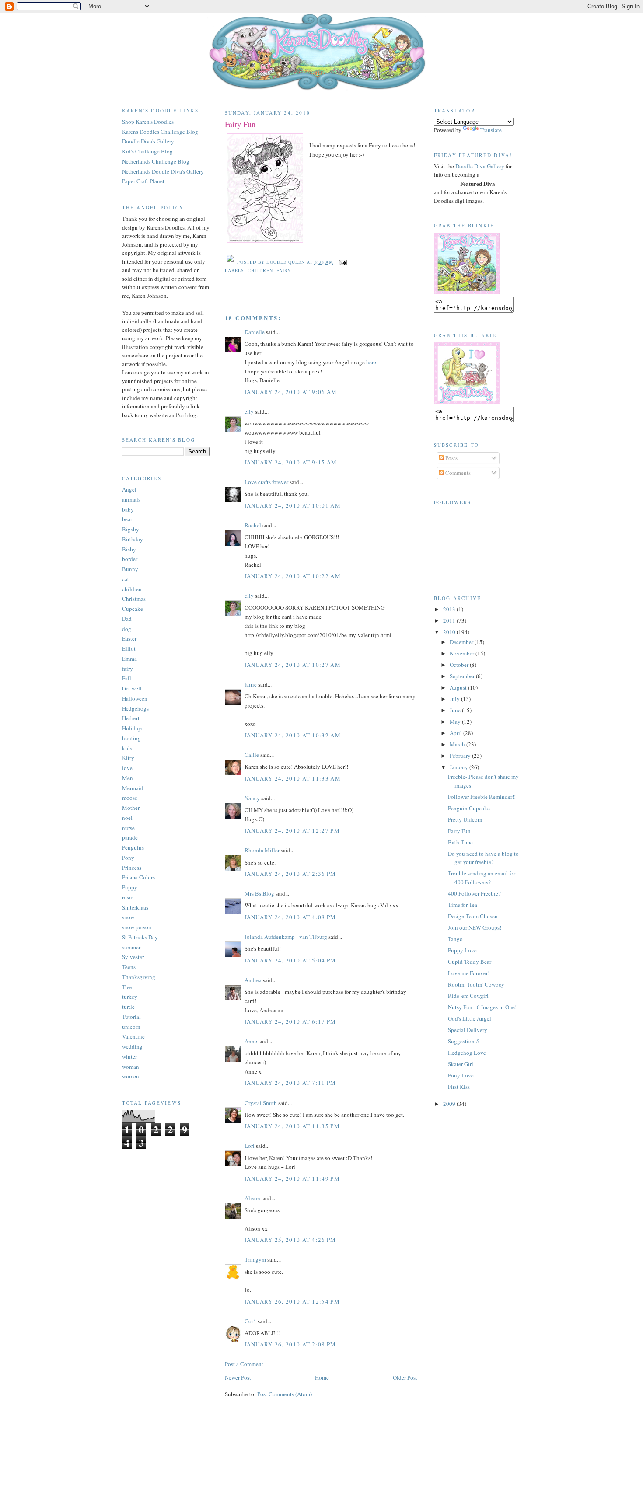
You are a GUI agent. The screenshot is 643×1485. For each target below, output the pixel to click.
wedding (132, 1046)
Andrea (253, 980)
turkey (129, 996)
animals (131, 499)
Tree (127, 987)
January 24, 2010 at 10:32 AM (293, 735)
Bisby (129, 549)
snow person (136, 927)
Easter (129, 638)
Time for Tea (462, 905)
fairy (127, 669)
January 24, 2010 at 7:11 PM (290, 1083)
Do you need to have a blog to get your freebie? (483, 858)
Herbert (131, 718)
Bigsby (130, 529)
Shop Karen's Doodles (148, 121)
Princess (131, 867)
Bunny (130, 569)
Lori (250, 1146)
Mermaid (132, 788)
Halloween (134, 698)
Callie (252, 755)
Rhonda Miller (262, 850)
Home (322, 1377)
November (462, 653)
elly (249, 411)
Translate (491, 130)
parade (130, 837)
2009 (450, 1104)
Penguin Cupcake (469, 808)
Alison (252, 1198)
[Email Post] (342, 262)
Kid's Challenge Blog (147, 151)
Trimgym (255, 1259)
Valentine (133, 1036)
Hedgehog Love (467, 1052)
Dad (127, 619)
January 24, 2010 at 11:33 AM (293, 778)
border (129, 559)
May (456, 721)
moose (129, 798)
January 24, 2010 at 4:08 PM (290, 917)
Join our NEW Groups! (474, 927)
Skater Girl (460, 1064)
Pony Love (461, 1075)
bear (127, 519)
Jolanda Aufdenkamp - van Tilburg (286, 937)
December (462, 642)
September (463, 676)
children (132, 589)
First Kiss (459, 1087)
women (130, 1076)
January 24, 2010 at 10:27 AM (293, 665)
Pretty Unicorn (465, 819)
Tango (455, 939)
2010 (450, 632)
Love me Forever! (468, 973)
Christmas (134, 599)
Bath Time (460, 842)
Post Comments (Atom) (284, 1394)
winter (129, 1056)
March (458, 744)
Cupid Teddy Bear (469, 962)
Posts (451, 458)
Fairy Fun (240, 124)
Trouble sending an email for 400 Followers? (481, 877)
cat (125, 579)
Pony (128, 857)
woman (130, 1066)
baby (128, 509)
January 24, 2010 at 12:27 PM (292, 830)
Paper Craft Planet (143, 181)
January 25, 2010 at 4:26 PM (290, 1240)
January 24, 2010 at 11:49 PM (292, 1178)
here (371, 362)
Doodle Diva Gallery (479, 166)
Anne (251, 1041)
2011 (450, 620)
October (460, 665)
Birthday (132, 539)
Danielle (255, 332)
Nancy (252, 798)
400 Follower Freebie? (474, 893)
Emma (129, 658)
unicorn (131, 1027)
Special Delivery (467, 1030)
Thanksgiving (138, 977)
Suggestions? (463, 1041)
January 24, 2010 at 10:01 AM (293, 505)
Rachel (253, 525)
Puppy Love (462, 950)
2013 (450, 609)
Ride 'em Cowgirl (468, 996)
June (456, 710)
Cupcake (132, 609)
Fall (126, 678)
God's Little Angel (469, 1018)
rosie (127, 897)
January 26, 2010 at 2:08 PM (290, 1344)
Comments (457, 473)
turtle (128, 1007)
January (459, 767)
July (455, 699)
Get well (132, 688)
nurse (128, 828)
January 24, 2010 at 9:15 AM (291, 462)
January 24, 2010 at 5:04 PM (290, 960)
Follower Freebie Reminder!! (482, 797)
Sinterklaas (135, 907)
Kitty (128, 758)
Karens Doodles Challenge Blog (160, 132)
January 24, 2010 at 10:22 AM (293, 576)
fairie (251, 684)
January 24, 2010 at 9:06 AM (291, 392)
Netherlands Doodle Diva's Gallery (163, 171)
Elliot (129, 648)
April (456, 733)
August (459, 687)
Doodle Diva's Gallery (148, 141)
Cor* (250, 1321)
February (461, 756)
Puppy (129, 887)
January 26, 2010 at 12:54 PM (292, 1301)
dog (126, 629)
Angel (129, 489)
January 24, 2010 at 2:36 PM (290, 874)
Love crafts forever (266, 482)
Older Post (405, 1377)
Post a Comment (244, 1364)
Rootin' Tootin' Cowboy (476, 984)
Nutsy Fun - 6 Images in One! (482, 1007)
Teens (129, 967)
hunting (131, 738)
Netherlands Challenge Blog (155, 161)
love (127, 768)
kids (127, 748)
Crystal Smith (261, 1103)
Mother (131, 808)
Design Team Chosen (473, 916)
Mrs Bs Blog (259, 893)
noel (127, 818)
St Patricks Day (140, 937)
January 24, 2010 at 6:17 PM (290, 1021)
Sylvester (133, 957)
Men (127, 778)
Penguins (133, 847)
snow (128, 917)
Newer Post (238, 1377)
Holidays (132, 728)
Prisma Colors (138, 877)
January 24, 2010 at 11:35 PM (292, 1126)
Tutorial (131, 1017)
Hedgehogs (135, 708)
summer (131, 947)
